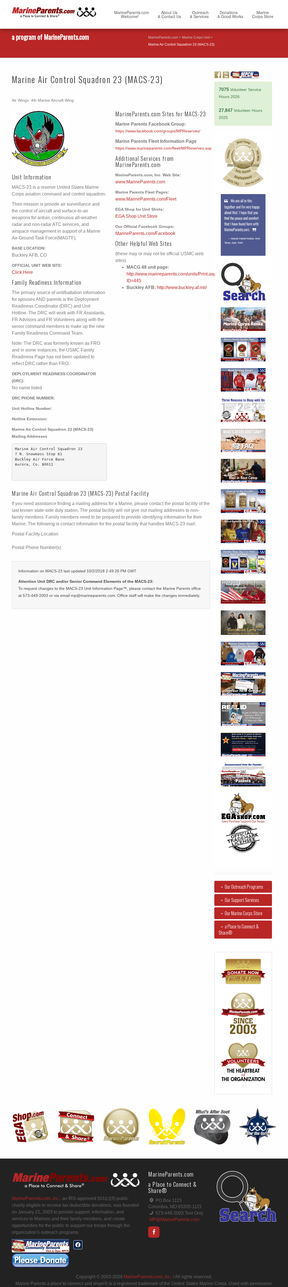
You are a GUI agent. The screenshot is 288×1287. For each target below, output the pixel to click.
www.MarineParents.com (140, 181)
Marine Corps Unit (196, 37)
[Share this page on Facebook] (77, 1244)
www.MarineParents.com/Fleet (145, 199)
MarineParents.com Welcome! (131, 14)
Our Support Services (242, 900)
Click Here (22, 272)
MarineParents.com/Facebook (145, 233)
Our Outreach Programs (244, 886)
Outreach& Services (199, 14)
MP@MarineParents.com (174, 1219)
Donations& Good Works (230, 14)
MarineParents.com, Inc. (148, 1276)
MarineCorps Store (262, 14)
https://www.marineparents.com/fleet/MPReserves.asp (163, 148)
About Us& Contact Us (169, 14)
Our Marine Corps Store (243, 913)
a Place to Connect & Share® (239, 929)
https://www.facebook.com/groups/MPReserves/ (157, 131)
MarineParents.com (163, 37)
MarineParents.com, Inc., (36, 1198)
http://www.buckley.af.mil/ (182, 287)
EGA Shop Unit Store (136, 216)
